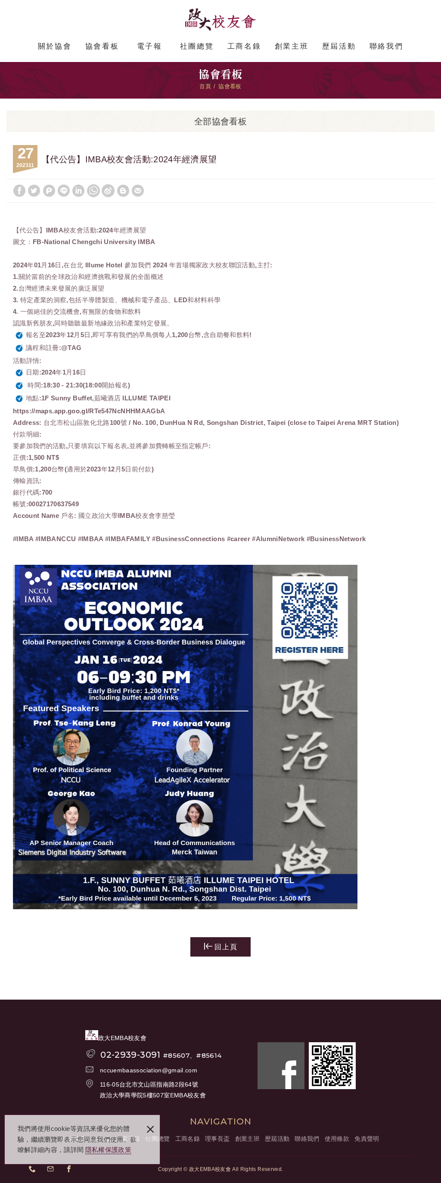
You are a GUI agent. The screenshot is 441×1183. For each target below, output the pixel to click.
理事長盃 (217, 1138)
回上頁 (226, 947)
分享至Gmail (137, 190)
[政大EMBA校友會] (220, 19)
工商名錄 (244, 46)
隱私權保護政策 (108, 1149)
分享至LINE (63, 190)
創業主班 (291, 46)
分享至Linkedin (78, 190)
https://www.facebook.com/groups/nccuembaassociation (71, 1170)
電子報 (149, 46)
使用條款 (337, 1138)
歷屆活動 (339, 46)
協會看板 (102, 46)
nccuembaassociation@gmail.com (148, 1070)
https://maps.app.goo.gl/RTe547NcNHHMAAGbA (89, 411)
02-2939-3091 (160, 1054)
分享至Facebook (19, 190)
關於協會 (54, 46)
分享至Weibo (108, 190)
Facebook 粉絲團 (281, 1065)
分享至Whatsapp (93, 190)
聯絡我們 (386, 46)
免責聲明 (366, 1138)
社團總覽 (197, 46)
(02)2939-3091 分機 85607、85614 (34, 1170)
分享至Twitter (34, 190)
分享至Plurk (49, 190)
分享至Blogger (123, 190)
